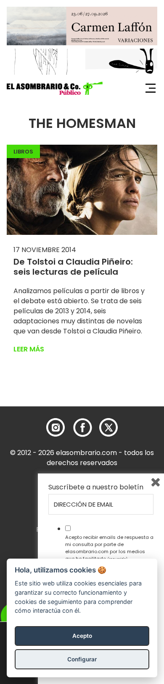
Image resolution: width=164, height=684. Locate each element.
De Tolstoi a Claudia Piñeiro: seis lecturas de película (73, 267)
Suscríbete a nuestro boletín (95, 487)
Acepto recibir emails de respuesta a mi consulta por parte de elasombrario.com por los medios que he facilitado (109, 548)
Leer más (28, 349)
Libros (23, 152)
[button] (55, 88)
